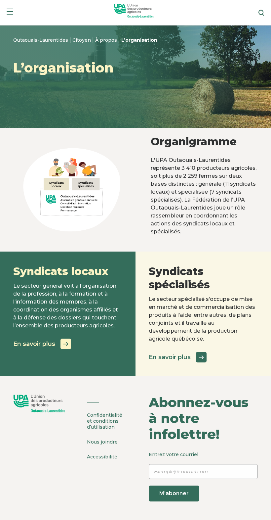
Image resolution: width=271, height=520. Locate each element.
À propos (106, 40)
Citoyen (82, 40)
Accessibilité (102, 457)
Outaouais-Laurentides (41, 40)
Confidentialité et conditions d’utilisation (104, 421)
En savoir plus (34, 344)
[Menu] (10, 13)
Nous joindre (102, 442)
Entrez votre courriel (173, 473)
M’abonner (174, 493)
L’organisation (139, 40)
